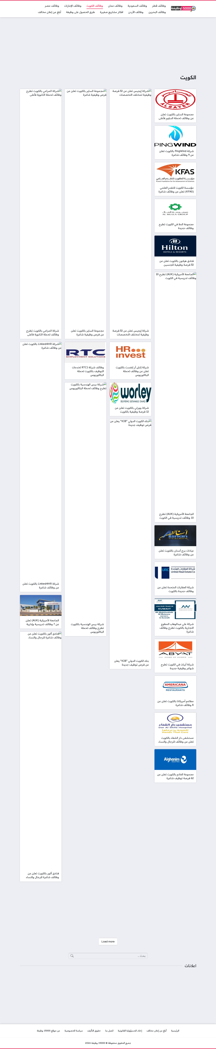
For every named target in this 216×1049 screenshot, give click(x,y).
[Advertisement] (108, 43)
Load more (108, 941)
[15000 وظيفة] (183, 8)
